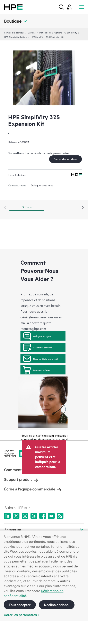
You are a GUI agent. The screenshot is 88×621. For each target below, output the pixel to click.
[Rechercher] (61, 6)
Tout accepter (20, 605)
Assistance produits (42, 347)
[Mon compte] (69, 6)
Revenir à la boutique (14, 32)
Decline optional (56, 605)
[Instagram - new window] (25, 516)
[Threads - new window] (33, 516)
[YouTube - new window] (51, 516)
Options (32, 32)
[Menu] (81, 6)
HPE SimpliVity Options (15, 36)
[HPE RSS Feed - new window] (60, 516)
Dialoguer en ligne (42, 336)
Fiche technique (17, 175)
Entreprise (13, 530)
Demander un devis (65, 159)
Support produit (18, 479)
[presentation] (83, 207)
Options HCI (45, 32)
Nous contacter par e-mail (45, 358)
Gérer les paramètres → (22, 615)
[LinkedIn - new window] (7, 516)
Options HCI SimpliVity (65, 32)
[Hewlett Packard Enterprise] (13, 6)
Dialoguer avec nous (42, 185)
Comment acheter (41, 370)
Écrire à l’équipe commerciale (29, 489)
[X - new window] (16, 516)
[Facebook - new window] (42, 516)
